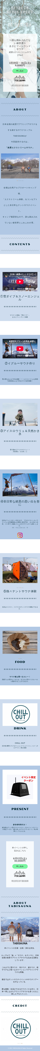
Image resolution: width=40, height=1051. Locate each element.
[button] (20, 71)
